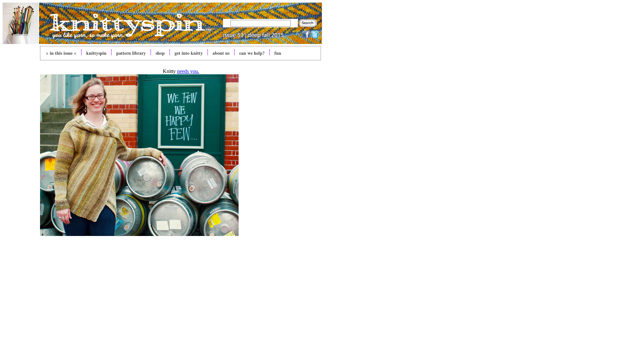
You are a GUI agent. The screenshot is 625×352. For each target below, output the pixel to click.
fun (277, 53)
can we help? (252, 53)
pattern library (131, 53)
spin (96, 53)
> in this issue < (61, 53)
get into (188, 53)
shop (160, 53)
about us (221, 53)
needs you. (188, 71)
